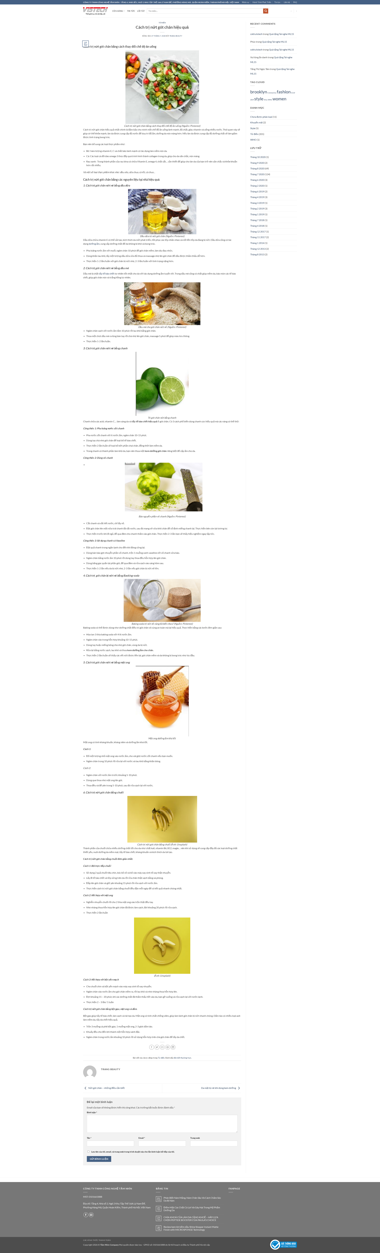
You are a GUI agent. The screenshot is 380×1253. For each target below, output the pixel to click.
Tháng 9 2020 (257, 162)
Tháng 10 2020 (258, 157)
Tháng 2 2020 (257, 185)
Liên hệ (287, 2)
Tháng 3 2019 (257, 202)
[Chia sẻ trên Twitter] (157, 1047)
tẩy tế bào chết (106, 273)
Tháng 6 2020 (257, 179)
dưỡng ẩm (94, 243)
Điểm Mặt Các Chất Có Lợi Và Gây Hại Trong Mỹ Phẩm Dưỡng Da (192, 1209)
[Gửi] (265, 11)
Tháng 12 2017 (258, 231)
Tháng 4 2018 (257, 225)
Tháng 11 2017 (258, 237)
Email (141, 1138)
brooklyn (258, 91)
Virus (265, 100)
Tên (89, 1138)
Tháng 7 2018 (257, 220)
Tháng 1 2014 (257, 243)
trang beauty (176, 36)
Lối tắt (141, 11)
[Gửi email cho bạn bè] (162, 1047)
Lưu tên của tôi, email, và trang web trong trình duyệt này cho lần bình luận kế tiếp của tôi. (133, 1151)
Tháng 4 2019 (257, 197)
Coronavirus (271, 93)
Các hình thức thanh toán (97, 1240)
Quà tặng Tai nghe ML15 (281, 34)
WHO (270, 100)
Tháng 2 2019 (257, 208)
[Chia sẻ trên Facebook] (151, 1047)
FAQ (295, 2)
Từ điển (162, 23)
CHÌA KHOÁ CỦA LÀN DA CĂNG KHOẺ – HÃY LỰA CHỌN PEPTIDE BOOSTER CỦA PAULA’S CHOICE (191, 1218)
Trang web (195, 1138)
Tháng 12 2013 (258, 248)
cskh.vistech (256, 34)
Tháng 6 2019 (257, 191)
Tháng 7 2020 (257, 174)
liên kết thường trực (182, 1058)
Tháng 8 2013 (257, 254)
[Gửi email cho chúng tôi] (91, 1214)
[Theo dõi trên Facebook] (85, 1214)
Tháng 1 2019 (257, 214)
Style (252, 128)
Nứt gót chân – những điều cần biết (106, 1087)
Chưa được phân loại (261, 116)
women (279, 98)
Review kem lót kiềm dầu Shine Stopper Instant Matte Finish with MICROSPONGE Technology (191, 1228)
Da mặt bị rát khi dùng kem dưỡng (218, 1087)
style (258, 98)
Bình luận (92, 1112)
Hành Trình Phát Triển (261, 2)
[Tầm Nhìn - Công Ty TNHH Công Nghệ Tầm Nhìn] (95, 11)
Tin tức (277, 2)
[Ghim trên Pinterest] (167, 1047)
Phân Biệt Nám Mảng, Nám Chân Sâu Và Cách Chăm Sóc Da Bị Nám (192, 1199)
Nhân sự (245, 2)
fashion (284, 91)
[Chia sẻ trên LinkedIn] (173, 1047)
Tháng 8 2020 (257, 168)
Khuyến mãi (256, 122)
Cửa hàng (117, 11)
